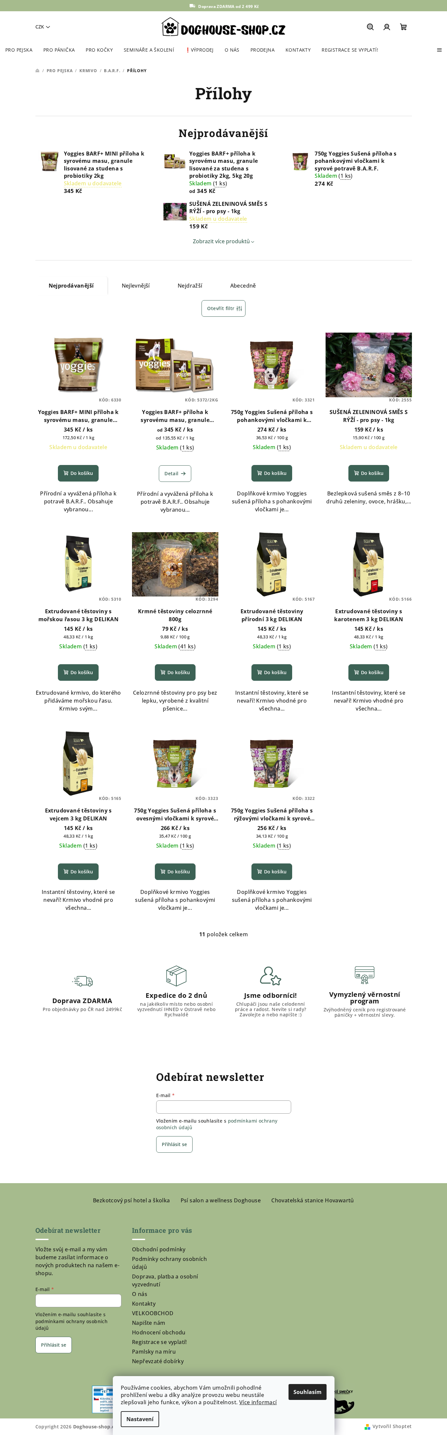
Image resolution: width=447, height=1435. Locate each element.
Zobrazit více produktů (221, 241)
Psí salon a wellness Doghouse (221, 1200)
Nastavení (140, 1419)
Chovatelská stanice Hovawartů (312, 1200)
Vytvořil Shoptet (392, 1426)
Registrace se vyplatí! (159, 1342)
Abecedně (243, 285)
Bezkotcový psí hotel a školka (131, 1200)
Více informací (258, 1402)
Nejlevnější (136, 285)
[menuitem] (19, 50)
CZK (39, 26)
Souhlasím (307, 1392)
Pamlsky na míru (154, 1351)
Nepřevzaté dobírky (158, 1361)
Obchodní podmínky (159, 1249)
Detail (171, 473)
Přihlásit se (174, 1144)
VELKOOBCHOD (152, 1313)
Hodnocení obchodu (159, 1332)
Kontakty (144, 1303)
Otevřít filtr (220, 308)
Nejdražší (190, 285)
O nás (139, 1294)
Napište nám (148, 1322)
